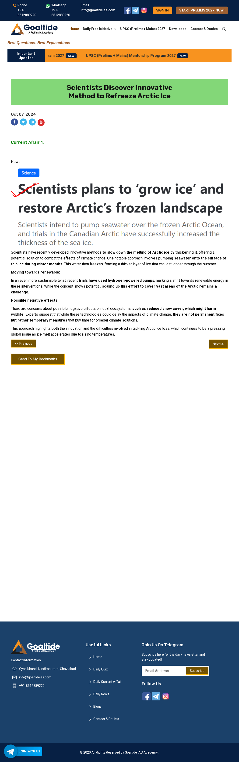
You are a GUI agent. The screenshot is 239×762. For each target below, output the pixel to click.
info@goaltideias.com (35, 677)
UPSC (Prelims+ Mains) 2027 (142, 29)
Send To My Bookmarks (37, 359)
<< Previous (23, 343)
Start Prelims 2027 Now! (202, 10)
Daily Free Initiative (97, 29)
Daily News (101, 694)
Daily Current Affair (107, 682)
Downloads (177, 29)
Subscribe (197, 671)
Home (74, 29)
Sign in (162, 10)
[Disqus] (119, 428)
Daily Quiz (100, 669)
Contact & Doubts (204, 29)
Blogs (97, 706)
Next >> (218, 344)
